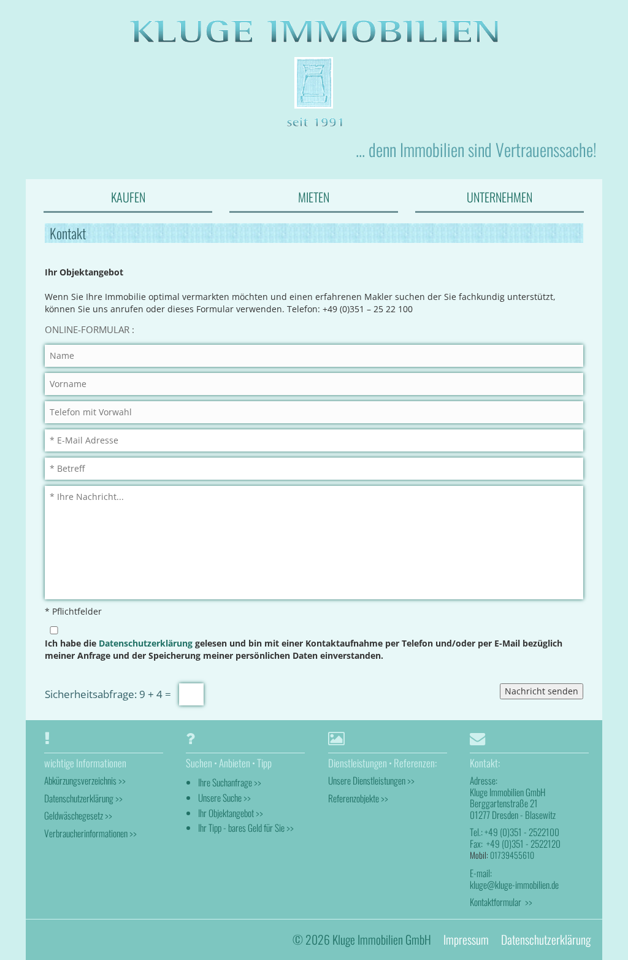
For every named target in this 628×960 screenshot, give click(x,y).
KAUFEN (128, 197)
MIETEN (313, 197)
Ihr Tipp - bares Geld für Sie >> (246, 827)
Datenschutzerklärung (146, 643)
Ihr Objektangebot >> (230, 813)
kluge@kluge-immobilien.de (514, 884)
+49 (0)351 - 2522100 (521, 832)
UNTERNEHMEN (499, 197)
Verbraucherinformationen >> (90, 833)
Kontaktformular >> (501, 901)
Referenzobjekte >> (358, 798)
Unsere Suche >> (224, 797)
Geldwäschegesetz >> (78, 815)
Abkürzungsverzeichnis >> (85, 780)
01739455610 (512, 854)
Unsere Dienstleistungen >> (371, 780)
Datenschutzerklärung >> (83, 798)
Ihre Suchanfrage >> (229, 782)
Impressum (466, 939)
